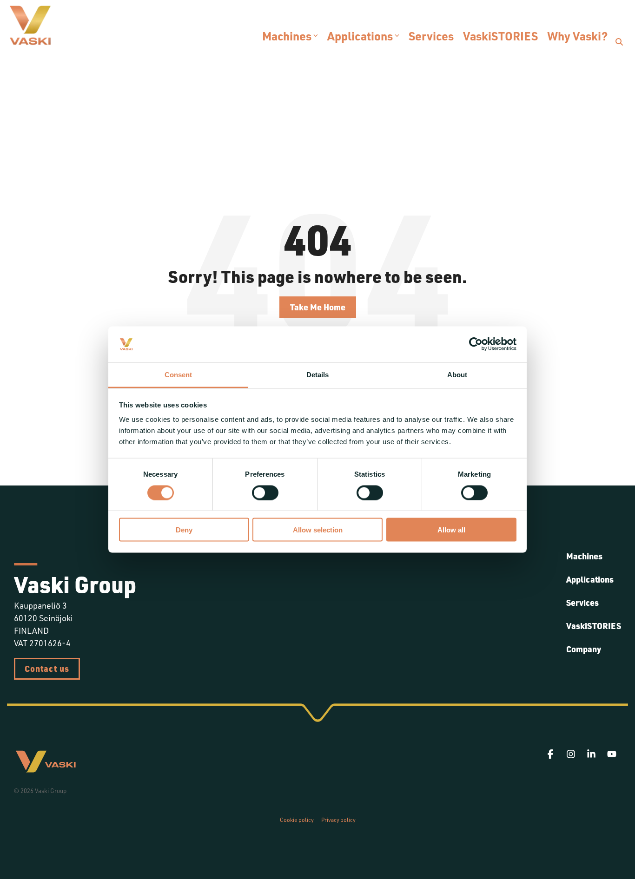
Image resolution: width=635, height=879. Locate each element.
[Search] (619, 41)
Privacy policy (338, 819)
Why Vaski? (577, 35)
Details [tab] (317, 374)
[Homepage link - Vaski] (45, 769)
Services (431, 35)
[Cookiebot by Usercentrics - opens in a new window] (475, 344)
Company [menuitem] (583, 649)
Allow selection (318, 530)
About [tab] (457, 374)
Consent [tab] (178, 374)
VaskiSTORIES (500, 35)
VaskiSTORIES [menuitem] (593, 625)
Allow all (451, 530)
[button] (551, 754)
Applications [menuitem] (590, 579)
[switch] (265, 492)
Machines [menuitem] (584, 556)
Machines (286, 35)
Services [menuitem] (582, 602)
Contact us (47, 668)
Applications (360, 35)
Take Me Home (317, 307)
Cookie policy (297, 819)
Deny (184, 530)
